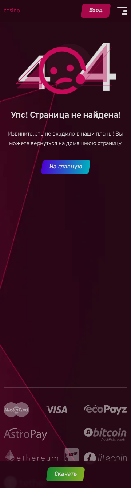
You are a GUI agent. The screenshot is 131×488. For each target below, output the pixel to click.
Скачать (66, 474)
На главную (65, 167)
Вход (95, 10)
